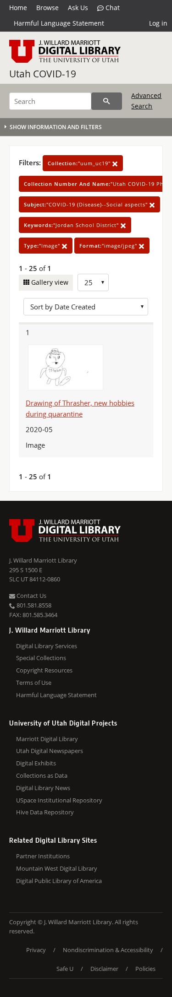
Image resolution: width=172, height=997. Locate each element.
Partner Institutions (43, 856)
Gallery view (48, 282)
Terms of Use (33, 682)
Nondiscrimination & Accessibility (108, 950)
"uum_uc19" (80, 163)
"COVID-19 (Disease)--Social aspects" (87, 204)
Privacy (36, 950)
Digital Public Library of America (59, 881)
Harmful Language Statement (59, 23)
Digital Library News (43, 788)
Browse (47, 7)
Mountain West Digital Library (56, 868)
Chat (112, 7)
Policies (145, 968)
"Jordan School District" (72, 225)
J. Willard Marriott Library (43, 560)
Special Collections (41, 658)
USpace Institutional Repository (59, 800)
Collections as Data (41, 775)
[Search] (106, 101)
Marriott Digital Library (47, 739)
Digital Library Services (46, 646)
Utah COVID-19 (42, 73)
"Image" (43, 245)
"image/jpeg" (109, 245)
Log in (158, 23)
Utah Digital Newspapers (49, 751)
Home (18, 7)
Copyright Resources (44, 670)
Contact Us (30, 595)
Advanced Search (146, 100)
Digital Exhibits (36, 763)
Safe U (64, 968)
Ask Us (78, 7)
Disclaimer (104, 968)
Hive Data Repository (45, 812)
